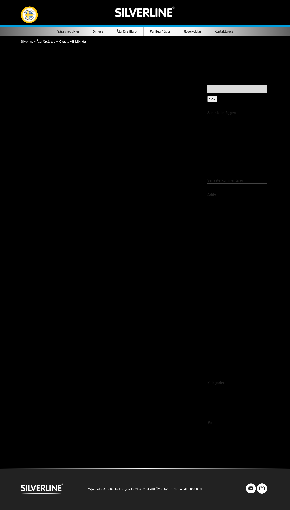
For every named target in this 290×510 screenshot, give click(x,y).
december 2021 (219, 237)
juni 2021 (214, 262)
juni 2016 (214, 369)
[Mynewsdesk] (262, 489)
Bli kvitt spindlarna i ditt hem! (230, 122)
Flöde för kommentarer (226, 449)
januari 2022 (217, 229)
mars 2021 (215, 270)
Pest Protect (217, 409)
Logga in (214, 432)
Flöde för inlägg (220, 440)
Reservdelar (192, 31)
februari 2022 (217, 221)
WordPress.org (219, 457)
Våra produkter (68, 31)
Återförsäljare (127, 31)
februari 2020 (217, 319)
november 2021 (219, 245)
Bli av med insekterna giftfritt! (231, 130)
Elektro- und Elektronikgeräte (230, 166)
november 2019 (219, 344)
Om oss (98, 31)
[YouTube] (251, 489)
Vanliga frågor (160, 31)
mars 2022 (215, 212)
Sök (212, 99)
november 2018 (219, 360)
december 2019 (219, 336)
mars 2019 (215, 352)
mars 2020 (215, 311)
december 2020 (219, 286)
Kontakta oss (224, 31)
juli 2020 (214, 303)
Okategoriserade (220, 392)
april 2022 (215, 204)
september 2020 (220, 295)
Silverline (27, 41)
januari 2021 (217, 278)
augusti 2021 (217, 253)
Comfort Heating (220, 400)
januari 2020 (217, 328)
